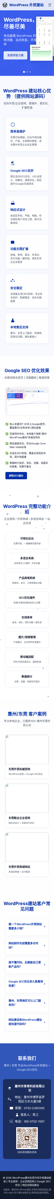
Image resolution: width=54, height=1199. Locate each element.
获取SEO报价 (16, 475)
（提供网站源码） (30, 96)
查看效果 (12, 53)
